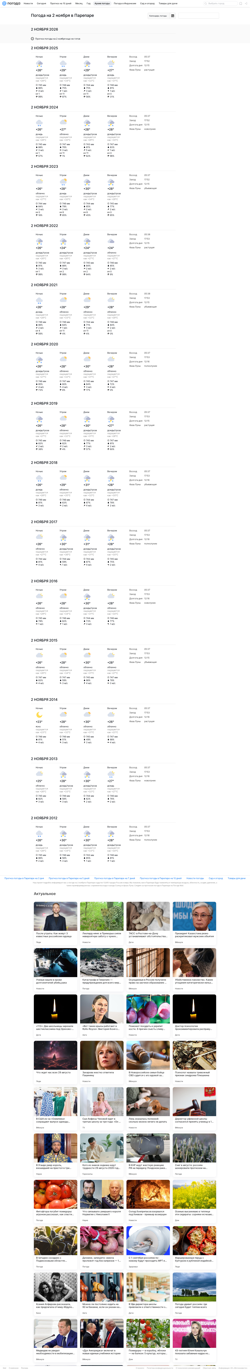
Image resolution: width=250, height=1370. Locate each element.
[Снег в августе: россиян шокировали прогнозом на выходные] (194, 1155)
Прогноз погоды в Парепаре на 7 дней (114, 878)
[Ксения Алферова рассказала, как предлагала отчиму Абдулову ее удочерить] (55, 1294)
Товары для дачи (237, 878)
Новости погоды (195, 878)
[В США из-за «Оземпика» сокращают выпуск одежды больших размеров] (55, 1109)
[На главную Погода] (13, 3)
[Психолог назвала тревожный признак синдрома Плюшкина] (194, 1062)
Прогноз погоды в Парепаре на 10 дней (161, 878)
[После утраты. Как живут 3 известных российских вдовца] (55, 923)
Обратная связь (209, 1368)
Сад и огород (216, 878)
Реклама (24, 1368)
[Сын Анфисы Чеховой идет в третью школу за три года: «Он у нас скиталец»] (102, 1109)
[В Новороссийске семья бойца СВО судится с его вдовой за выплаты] (148, 1062)
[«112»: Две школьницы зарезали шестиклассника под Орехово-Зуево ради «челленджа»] (55, 1016)
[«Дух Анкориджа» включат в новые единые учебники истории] (102, 1340)
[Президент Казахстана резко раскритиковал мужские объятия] (194, 923)
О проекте (140, 1368)
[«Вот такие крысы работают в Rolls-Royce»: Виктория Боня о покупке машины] (102, 1016)
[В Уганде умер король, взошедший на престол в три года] (55, 1155)
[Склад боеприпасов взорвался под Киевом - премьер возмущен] (148, 1201)
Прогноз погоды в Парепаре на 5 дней (69, 878)
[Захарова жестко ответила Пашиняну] (102, 1062)
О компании (14, 1368)
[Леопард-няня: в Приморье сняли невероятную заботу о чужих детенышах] (102, 923)
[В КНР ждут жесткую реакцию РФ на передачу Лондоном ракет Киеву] (148, 1155)
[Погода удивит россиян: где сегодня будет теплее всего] (194, 1294)
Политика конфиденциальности (160, 1368)
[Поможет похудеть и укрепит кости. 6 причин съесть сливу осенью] (148, 1016)
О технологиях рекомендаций (188, 1368)
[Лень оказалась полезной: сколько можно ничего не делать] (148, 1109)
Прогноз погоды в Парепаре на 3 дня (24, 878)
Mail (4, 1368)
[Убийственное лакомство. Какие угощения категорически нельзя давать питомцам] (194, 970)
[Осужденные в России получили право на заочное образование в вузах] (148, 970)
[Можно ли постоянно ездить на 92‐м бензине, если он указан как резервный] (102, 1294)
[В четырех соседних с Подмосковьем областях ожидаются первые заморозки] (55, 1248)
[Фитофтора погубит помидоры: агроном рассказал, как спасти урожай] (55, 1201)
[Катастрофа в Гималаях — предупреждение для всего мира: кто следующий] (102, 970)
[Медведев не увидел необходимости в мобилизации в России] (55, 1340)
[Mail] (4, 3)
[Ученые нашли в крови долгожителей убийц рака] (55, 970)
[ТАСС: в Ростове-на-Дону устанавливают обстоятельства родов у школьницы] (148, 923)
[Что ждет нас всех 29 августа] (55, 1062)
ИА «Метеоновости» (238, 1368)
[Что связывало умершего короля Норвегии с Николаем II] (102, 1201)
